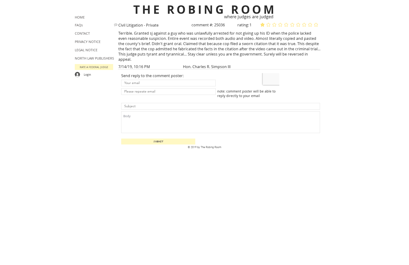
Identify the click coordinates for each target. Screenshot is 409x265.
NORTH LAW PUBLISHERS (94, 58)
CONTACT (82, 33)
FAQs (79, 25)
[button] (94, 67)
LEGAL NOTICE (86, 50)
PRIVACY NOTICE (88, 41)
